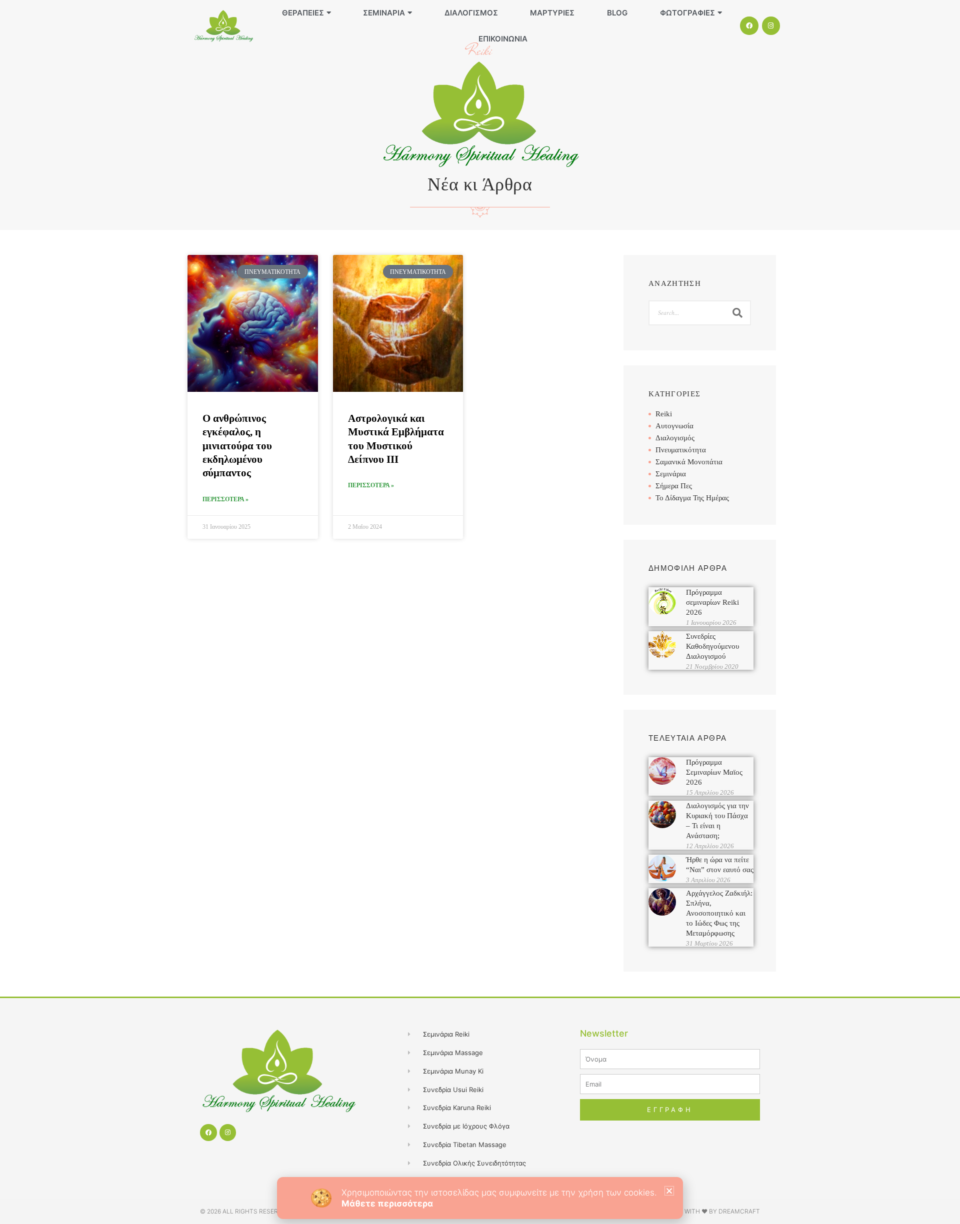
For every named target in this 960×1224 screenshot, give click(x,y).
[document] (480, 612)
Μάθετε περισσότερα (387, 1204)
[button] (669, 1191)
